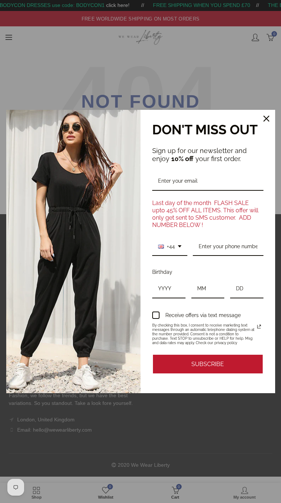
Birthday (162, 272)
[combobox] (169, 247)
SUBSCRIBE (207, 364)
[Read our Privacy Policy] (259, 326)
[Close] (266, 118)
